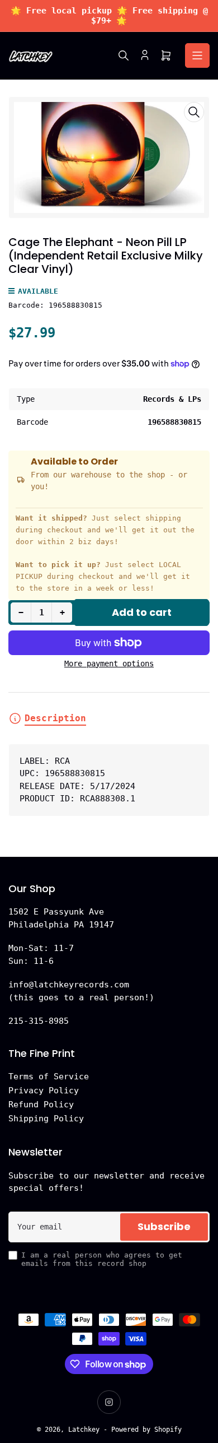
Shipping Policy (46, 1118)
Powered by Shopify (146, 1429)
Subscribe (164, 1226)
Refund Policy (41, 1104)
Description (55, 718)
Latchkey (83, 1429)
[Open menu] (197, 55)
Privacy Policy (43, 1090)
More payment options (109, 663)
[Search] (123, 55)
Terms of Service (48, 1076)
